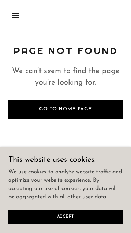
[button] (17, 15)
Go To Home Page (65, 109)
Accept (65, 216)
